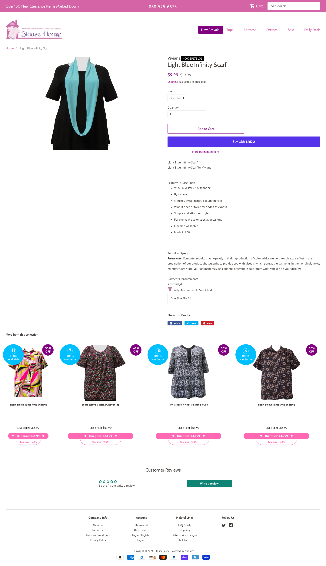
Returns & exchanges (185, 535)
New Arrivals (210, 30)
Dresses (272, 30)
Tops (230, 30)
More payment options (205, 151)
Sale (291, 30)
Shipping (173, 82)
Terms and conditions (98, 535)
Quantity (173, 107)
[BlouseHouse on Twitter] (224, 526)
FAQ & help (184, 525)
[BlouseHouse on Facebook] (230, 526)
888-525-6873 (163, 7)
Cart (259, 6)
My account (141, 525)
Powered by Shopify (182, 551)
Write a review (209, 483)
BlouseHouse (162, 551)
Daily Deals (312, 30)
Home (10, 48)
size (170, 91)
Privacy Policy (98, 540)
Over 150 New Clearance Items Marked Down (42, 6)
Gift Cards (184, 540)
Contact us (98, 530)
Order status (141, 530)
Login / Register (141, 535)
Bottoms (250, 30)
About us (98, 525)
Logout (141, 540)
